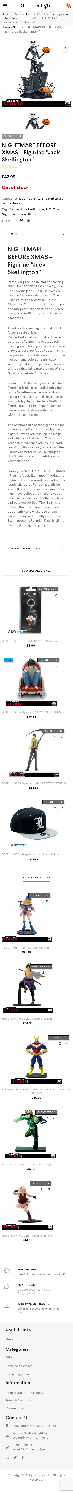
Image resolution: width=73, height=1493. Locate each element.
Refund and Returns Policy (24, 1393)
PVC (49, 209)
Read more (49, 595)
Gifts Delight (36, 5)
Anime (14, 209)
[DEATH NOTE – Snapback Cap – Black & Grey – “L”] (34, 823)
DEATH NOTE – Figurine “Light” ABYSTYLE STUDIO (34, 783)
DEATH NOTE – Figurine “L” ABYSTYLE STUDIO (31, 712)
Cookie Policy (16, 1408)
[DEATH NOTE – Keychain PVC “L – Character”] (31, 610)
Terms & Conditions (20, 1400)
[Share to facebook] (15, 221)
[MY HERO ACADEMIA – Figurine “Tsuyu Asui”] (30, 1133)
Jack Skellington (32, 209)
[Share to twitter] (22, 221)
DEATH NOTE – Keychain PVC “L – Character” (31, 641)
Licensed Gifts (35, 14)
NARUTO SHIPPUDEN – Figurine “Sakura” (27, 1235)
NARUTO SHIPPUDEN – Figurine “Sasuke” (28, 1018)
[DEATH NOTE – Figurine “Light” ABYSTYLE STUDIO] (34, 752)
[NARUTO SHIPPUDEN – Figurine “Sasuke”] (28, 987)
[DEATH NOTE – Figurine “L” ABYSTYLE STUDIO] (31, 681)
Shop (17, 27)
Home (6, 14)
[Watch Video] (64, 48)
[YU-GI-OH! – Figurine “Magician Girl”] (27, 916)
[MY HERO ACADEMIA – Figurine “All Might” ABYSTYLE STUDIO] (36, 1059)
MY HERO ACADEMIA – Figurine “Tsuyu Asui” (30, 1164)
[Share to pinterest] (28, 221)
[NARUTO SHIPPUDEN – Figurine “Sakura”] (27, 1204)
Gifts (18, 14)
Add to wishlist (55, 595)
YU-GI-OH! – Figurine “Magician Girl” (27, 947)
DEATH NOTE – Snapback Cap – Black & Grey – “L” (34, 854)
